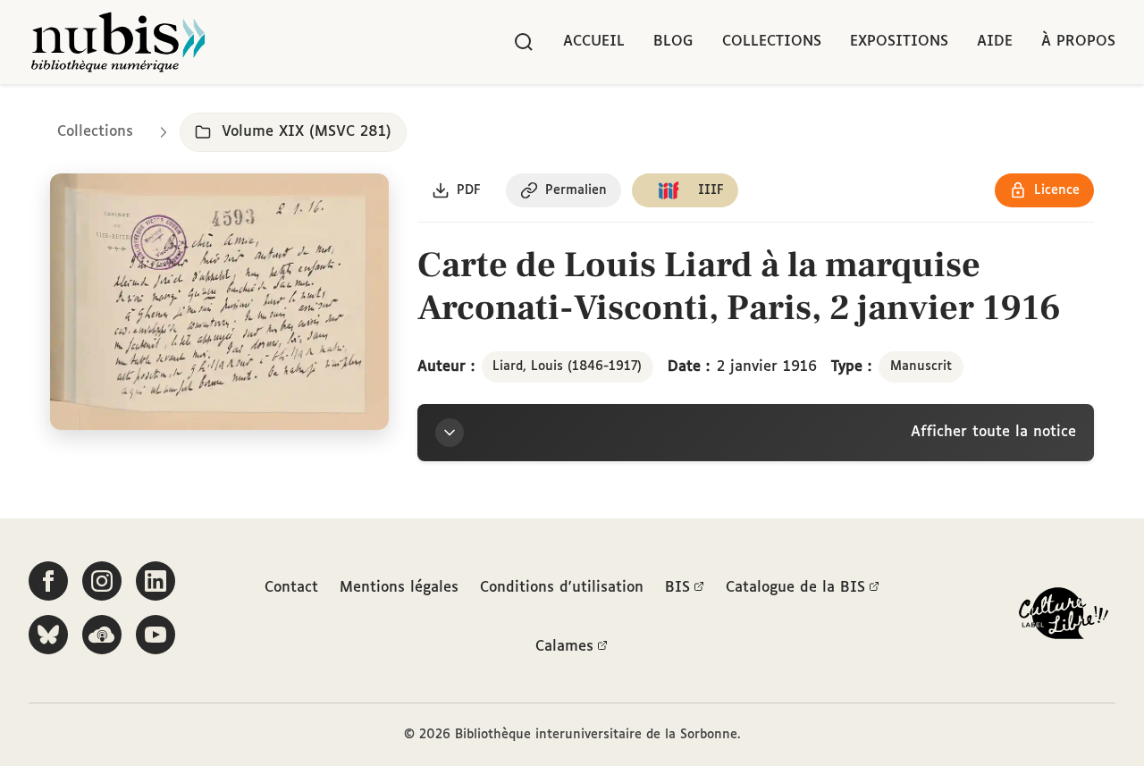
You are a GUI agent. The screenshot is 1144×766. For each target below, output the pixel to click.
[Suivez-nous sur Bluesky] (48, 634)
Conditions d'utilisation (562, 587)
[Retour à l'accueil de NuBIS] (118, 42)
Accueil (594, 41)
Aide (995, 41)
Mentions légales (399, 587)
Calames (564, 646)
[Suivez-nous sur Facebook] (48, 581)
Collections (771, 41)
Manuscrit (921, 366)
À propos (1078, 41)
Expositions (899, 41)
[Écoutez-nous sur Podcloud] (102, 634)
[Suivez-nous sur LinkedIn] (155, 581)
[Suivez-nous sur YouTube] (155, 634)
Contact (291, 587)
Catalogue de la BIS (795, 587)
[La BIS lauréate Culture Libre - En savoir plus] (1063, 617)
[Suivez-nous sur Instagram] (102, 581)
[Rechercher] (523, 42)
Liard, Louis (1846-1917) (567, 366)
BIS (677, 587)
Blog (673, 41)
